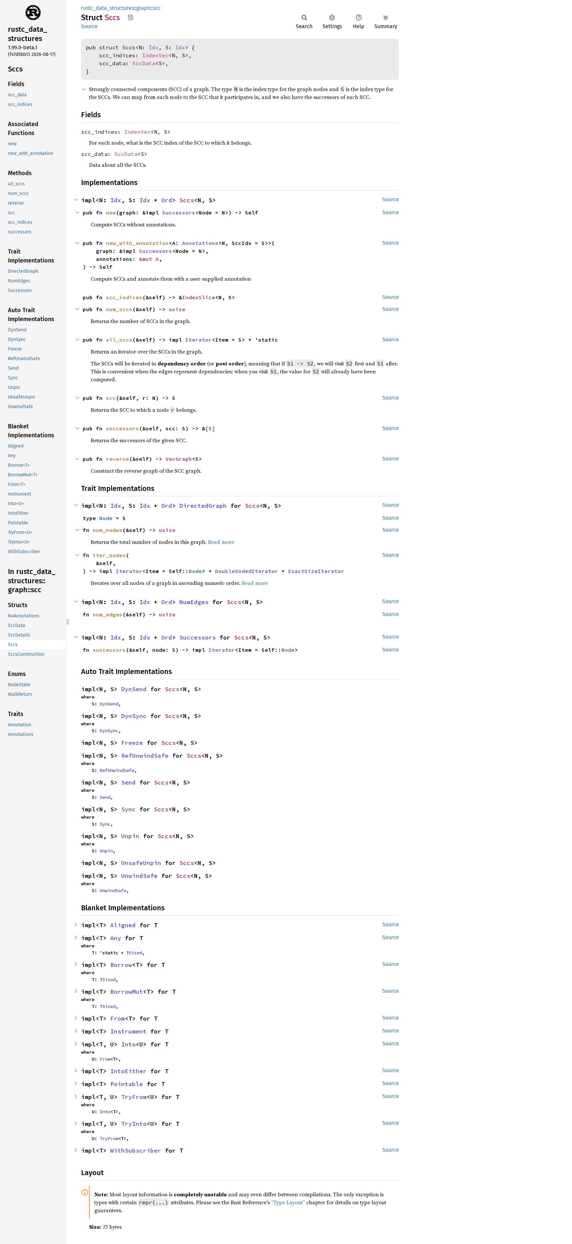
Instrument (128, 1031)
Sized (135, 953)
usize (177, 309)
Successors (178, 212)
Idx (154, 47)
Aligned (123, 925)
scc (157, 8)
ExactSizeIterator (316, 571)
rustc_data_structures (107, 8)
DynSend (134, 689)
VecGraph (179, 458)
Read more (221, 542)
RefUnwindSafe (144, 755)
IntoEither (128, 1071)
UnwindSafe (139, 876)
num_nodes (107, 530)
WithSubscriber (135, 1150)
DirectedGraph (203, 505)
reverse (117, 458)
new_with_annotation (137, 243)
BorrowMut (126, 991)
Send (128, 782)
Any (115, 938)
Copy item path (130, 17)
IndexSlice (198, 297)
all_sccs (119, 339)
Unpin (130, 836)
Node (106, 518)
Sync (128, 809)
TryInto (134, 1123)
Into (128, 1044)
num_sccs (119, 309)
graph (143, 8)
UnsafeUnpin (141, 863)
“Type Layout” (288, 1202)
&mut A (149, 259)
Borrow (121, 965)
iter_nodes (109, 555)
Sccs (186, 200)
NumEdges (194, 602)
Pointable (126, 1084)
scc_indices (124, 297)
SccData (143, 63)
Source (89, 26)
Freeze (132, 742)
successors (122, 428)
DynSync (134, 716)
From (117, 1018)
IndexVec (155, 55)
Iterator (198, 339)
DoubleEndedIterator (246, 571)
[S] (210, 428)
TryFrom (134, 1097)
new (111, 212)
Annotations (200, 243)
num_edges (107, 614)
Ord (166, 200)
